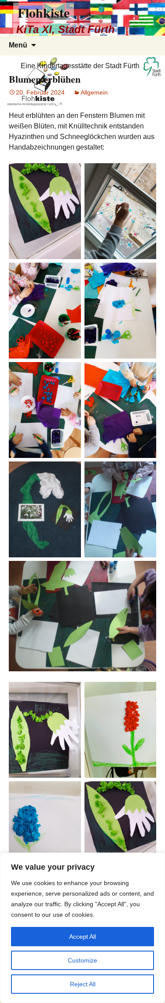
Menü (18, 45)
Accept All (82, 936)
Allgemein (94, 92)
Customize (82, 960)
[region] (82, 928)
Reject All (82, 984)
